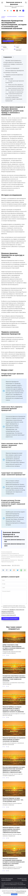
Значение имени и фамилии (14, 3)
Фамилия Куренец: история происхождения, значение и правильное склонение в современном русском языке (12, 830)
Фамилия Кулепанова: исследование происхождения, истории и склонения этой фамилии (14, 739)
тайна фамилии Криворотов (9, 560)
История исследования (12, 68)
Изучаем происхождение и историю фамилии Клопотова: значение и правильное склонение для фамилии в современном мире (14, 770)
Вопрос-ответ (9, 79)
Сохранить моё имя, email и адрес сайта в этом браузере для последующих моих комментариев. (14, 606)
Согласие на (12, 611)
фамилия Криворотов (8, 561)
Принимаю (14, 894)
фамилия (20, 560)
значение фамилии (7, 552)
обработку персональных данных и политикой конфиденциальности (12, 611)
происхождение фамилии (17, 555)
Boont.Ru (24, 880)
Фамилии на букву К (8, 41)
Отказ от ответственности (8, 615)
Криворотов (5, 555)
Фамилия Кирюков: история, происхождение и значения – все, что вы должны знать (13, 800)
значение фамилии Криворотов (10, 553)
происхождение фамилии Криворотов (12, 556)
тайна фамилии (6, 558)
